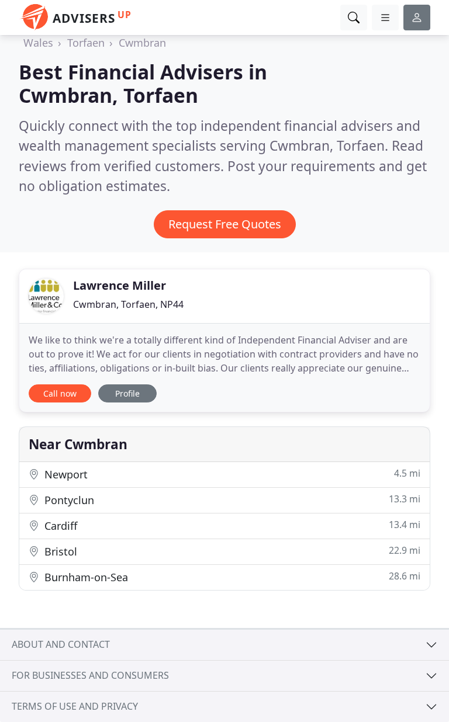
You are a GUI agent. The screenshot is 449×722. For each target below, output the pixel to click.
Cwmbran (142, 43)
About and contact (61, 644)
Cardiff (231, 525)
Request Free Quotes (224, 224)
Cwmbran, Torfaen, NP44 (128, 304)
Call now (60, 393)
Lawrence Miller (119, 285)
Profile (127, 393)
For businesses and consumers (90, 675)
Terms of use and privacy (75, 706)
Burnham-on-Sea (231, 577)
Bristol (231, 551)
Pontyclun (231, 499)
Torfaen (86, 43)
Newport (231, 474)
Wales (38, 43)
